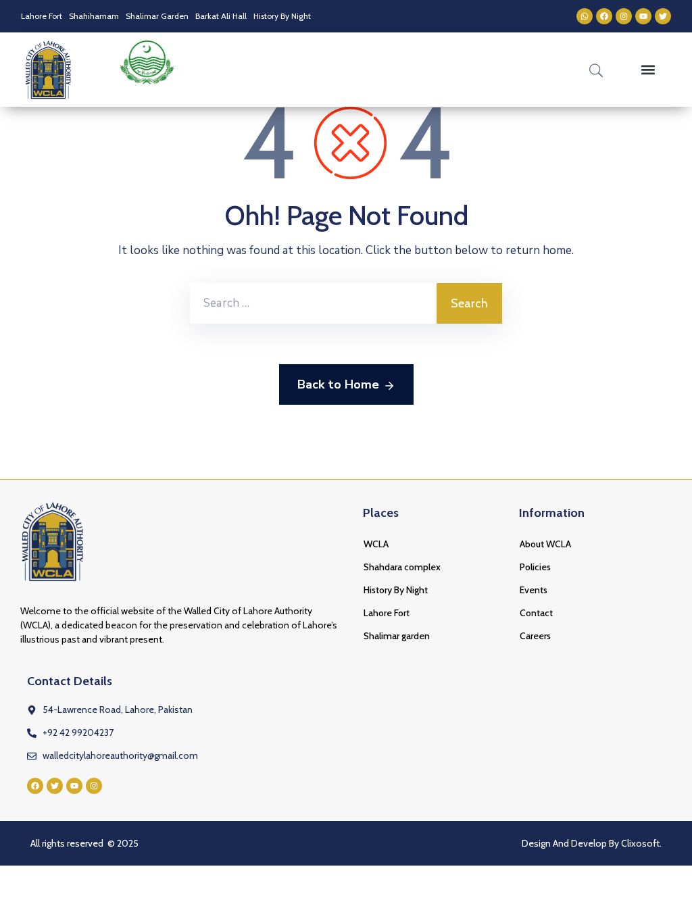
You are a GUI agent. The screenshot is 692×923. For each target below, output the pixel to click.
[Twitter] (663, 16)
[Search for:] (313, 303)
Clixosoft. (641, 843)
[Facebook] (604, 16)
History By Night (282, 16)
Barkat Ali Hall (221, 16)
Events (533, 590)
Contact (536, 613)
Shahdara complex (402, 567)
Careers (535, 636)
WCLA (376, 544)
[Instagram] (624, 16)
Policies (535, 567)
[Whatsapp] (584, 16)
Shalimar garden (397, 636)
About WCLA (545, 544)
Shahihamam (94, 16)
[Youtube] (643, 16)
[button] (648, 70)
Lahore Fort (41, 16)
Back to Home (338, 384)
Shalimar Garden (157, 16)
